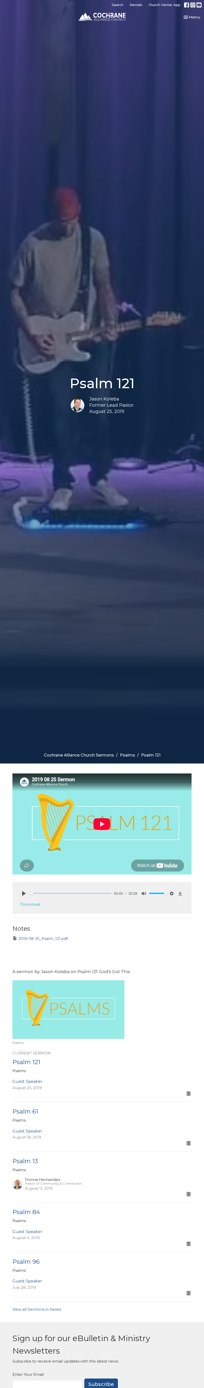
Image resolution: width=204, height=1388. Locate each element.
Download (30, 904)
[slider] (70, 893)
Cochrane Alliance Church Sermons (79, 755)
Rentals (136, 5)
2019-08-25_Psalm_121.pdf (43, 938)
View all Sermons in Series (36, 1309)
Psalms (127, 755)
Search (117, 5)
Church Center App (164, 5)
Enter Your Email (28, 1374)
